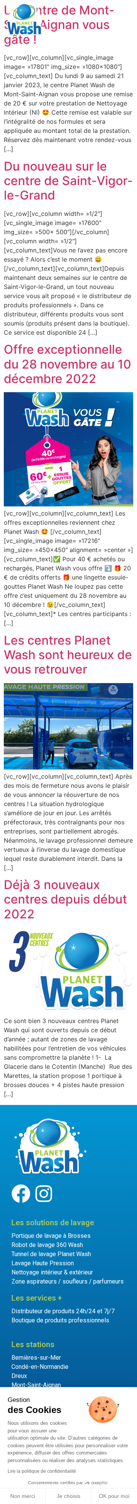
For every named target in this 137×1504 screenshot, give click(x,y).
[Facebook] (20, 1193)
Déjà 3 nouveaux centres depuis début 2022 (65, 899)
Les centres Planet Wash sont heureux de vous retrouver (68, 655)
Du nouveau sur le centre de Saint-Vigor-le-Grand (68, 181)
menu (118, 18)
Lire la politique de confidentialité (42, 1471)
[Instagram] (43, 1193)
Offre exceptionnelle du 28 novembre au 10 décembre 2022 (67, 364)
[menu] (96, 18)
